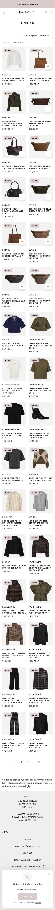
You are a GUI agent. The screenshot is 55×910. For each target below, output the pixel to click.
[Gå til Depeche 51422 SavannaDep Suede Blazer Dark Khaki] (14, 102)
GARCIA (5, 339)
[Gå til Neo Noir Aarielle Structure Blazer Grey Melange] (41, 501)
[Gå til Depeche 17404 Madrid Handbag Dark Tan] (41, 59)
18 (39, 762)
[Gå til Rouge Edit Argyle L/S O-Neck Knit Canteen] (41, 458)
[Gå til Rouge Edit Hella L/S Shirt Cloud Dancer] (14, 59)
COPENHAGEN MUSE (37, 339)
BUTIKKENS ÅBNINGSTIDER (27, 846)
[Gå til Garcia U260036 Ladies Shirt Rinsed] (14, 324)
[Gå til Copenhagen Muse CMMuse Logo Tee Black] (14, 414)
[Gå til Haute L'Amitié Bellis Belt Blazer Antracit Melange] (41, 634)
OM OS (27, 839)
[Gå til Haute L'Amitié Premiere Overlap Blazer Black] (41, 723)
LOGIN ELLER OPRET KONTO (27, 859)
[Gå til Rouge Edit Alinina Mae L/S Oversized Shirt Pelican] (14, 501)
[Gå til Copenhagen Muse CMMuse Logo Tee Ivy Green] (41, 369)
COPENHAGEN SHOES (37, 429)
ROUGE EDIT (7, 75)
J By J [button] (5, 832)
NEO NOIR (33, 517)
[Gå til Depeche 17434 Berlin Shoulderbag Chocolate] (41, 102)
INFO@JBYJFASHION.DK (32, 817)
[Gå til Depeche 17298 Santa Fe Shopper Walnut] (14, 234)
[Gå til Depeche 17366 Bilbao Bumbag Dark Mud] (41, 146)
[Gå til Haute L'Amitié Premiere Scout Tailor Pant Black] (14, 679)
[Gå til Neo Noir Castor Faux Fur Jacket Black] (14, 546)
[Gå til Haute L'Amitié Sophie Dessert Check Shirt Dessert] (14, 634)
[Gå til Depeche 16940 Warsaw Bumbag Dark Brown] (14, 279)
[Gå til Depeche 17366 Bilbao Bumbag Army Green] (41, 189)
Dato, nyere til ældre (35, 35)
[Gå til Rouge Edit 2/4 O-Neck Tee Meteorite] (14, 458)
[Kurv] (51, 12)
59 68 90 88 (33, 813)
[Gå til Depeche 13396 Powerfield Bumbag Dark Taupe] (41, 279)
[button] (4, 12)
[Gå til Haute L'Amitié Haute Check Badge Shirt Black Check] (41, 679)
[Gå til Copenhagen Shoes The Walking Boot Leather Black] (41, 414)
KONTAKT (27, 853)
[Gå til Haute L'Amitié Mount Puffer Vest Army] (41, 591)
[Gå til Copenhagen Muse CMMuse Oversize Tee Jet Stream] (14, 369)
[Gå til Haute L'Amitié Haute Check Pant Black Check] (14, 723)
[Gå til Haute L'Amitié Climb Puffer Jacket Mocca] (14, 591)
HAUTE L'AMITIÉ (35, 562)
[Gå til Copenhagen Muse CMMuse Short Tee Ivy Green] (41, 324)
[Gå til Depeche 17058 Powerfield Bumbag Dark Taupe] (41, 234)
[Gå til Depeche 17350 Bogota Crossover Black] (14, 189)
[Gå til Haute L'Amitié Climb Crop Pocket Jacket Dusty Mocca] (41, 546)
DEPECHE (32, 75)
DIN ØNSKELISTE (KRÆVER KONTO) (27, 866)
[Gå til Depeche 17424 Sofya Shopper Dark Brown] (14, 146)
